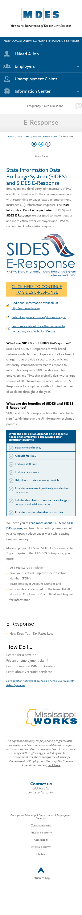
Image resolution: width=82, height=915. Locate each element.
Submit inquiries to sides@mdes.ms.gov (39, 317)
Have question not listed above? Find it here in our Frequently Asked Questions (40, 683)
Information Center (33, 91)
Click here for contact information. (41, 790)
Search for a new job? (22, 655)
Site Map (41, 853)
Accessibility (41, 839)
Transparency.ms (41, 825)
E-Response (67, 136)
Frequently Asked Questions (45, 106)
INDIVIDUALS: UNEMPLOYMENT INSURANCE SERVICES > (41, 42)
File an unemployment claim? (27, 661)
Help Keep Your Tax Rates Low (31, 633)
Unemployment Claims (36, 78)
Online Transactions (45, 136)
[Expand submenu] (77, 52)
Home (11, 136)
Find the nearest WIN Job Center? (30, 666)
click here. (54, 765)
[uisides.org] (41, 275)
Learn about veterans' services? (29, 672)
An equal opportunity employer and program (36, 741)
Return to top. (41, 877)
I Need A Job (27, 54)
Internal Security (41, 846)
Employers (25, 66)
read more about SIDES (45, 522)
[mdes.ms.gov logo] (41, 27)
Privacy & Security (41, 832)
